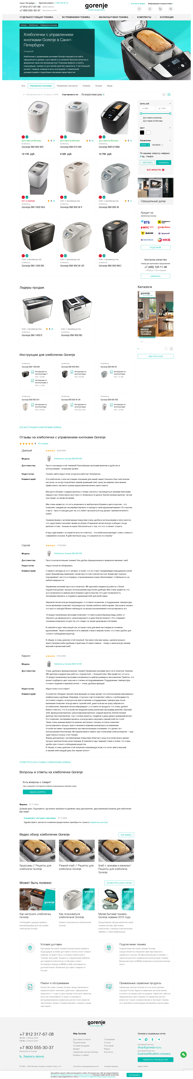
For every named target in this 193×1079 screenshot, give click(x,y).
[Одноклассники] (152, 1039)
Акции (109, 86)
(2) (54, 141)
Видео (107, 1049)
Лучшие (98, 86)
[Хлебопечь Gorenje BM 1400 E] (37, 309)
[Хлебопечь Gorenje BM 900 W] (115, 177)
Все (23, 86)
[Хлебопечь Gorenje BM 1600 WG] (38, 177)
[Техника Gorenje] (96, 7)
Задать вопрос (38, 792)
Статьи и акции (138, 4)
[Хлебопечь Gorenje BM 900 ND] (77, 309)
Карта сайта (143, 1066)
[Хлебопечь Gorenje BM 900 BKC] (115, 236)
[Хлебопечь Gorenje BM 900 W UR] (76, 236)
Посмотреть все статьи (119, 883)
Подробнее (155, 247)
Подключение (79, 1043)
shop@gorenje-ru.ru (149, 1047)
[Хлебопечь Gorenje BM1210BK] (115, 117)
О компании (109, 1039)
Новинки (86, 86)
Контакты (108, 1052)
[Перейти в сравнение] (149, 9)
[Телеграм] (159, 1039)
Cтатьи (107, 1043)
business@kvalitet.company (154, 1053)
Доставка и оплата (82, 1039)
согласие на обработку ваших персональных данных (71, 1075)
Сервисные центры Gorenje (85, 1052)
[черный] (142, 132)
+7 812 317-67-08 (30, 6)
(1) (131, 201)
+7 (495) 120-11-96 (155, 267)
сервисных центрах (99, 822)
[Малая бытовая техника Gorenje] (155, 317)
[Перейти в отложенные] (139, 9)
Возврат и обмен (81, 1055)
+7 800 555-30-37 (30, 10)
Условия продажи (81, 1046)
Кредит (76, 1049)
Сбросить (147, 163)
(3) (92, 141)
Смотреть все (155, 356)
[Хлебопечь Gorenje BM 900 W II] (76, 177)
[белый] (148, 132)
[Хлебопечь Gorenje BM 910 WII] (76, 117)
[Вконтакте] (140, 1039)
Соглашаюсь (134, 1075)
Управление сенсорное (67, 86)
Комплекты (144, 17)
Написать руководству (155, 1060)
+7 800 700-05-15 (61, 3)
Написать (156, 276)
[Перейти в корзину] (160, 9)
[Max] (146, 1039)
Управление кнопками (41, 86)
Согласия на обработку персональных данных (97, 1077)
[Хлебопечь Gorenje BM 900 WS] (38, 117)
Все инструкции (40, 427)
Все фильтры (155, 170)
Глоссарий (108, 1046)
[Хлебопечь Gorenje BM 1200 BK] (38, 236)
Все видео (126, 835)
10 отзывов (43, 444)
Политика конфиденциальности (86, 1066)
